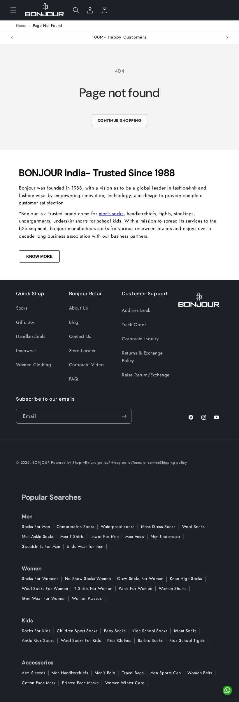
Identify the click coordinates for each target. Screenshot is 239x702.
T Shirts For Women (93, 588)
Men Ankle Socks (38, 536)
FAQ (73, 379)
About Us (78, 308)
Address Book (136, 310)
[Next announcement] (227, 37)
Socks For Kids (36, 631)
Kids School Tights (187, 640)
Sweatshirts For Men (41, 546)
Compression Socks (75, 526)
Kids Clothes (119, 640)
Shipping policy (173, 462)
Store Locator (82, 350)
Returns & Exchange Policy (142, 357)
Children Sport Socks (77, 631)
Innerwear (26, 350)
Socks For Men (36, 526)
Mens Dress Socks (158, 526)
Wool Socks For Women (45, 588)
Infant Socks (185, 631)
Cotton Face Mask (39, 683)
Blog (74, 322)
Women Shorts (173, 588)
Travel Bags (133, 673)
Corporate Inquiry (140, 339)
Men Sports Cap (165, 673)
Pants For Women (135, 588)
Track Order (134, 325)
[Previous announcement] (12, 37)
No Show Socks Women (88, 578)
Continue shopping (120, 120)
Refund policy (96, 462)
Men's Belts (105, 673)
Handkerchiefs (30, 336)
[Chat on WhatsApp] (227, 690)
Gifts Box (25, 322)
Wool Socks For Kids (81, 640)
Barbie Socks (150, 640)
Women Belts (199, 673)
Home (21, 25)
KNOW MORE (39, 256)
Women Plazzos (87, 598)
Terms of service (146, 462)
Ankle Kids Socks (38, 640)
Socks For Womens (40, 578)
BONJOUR (41, 462)
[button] (13, 10)
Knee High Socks (186, 578)
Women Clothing (33, 365)
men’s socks (111, 213)
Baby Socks (115, 631)
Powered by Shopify (68, 462)
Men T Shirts (72, 536)
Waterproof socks (118, 526)
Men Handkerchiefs (70, 673)
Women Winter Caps (125, 683)
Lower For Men (104, 536)
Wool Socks (193, 526)
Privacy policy (120, 462)
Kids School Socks (150, 631)
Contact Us (80, 336)
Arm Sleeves (33, 673)
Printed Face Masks (80, 683)
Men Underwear (166, 536)
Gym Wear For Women (44, 598)
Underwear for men (85, 546)
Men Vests (134, 536)
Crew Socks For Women (140, 578)
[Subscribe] (124, 416)
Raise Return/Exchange (146, 375)
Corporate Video (86, 365)
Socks (21, 308)
